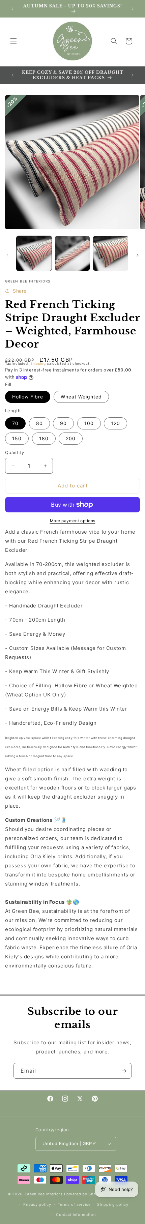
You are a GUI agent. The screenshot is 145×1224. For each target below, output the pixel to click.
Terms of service (74, 1204)
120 (115, 423)
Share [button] (20, 291)
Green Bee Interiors (44, 1194)
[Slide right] (137, 255)
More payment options (72, 520)
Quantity (14, 452)
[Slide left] (7, 255)
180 (44, 438)
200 (71, 438)
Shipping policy (112, 1204)
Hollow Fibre (27, 396)
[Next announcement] (132, 8)
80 (39, 423)
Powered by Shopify (84, 1194)
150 (17, 438)
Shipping (38, 363)
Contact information (75, 1214)
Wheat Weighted (81, 396)
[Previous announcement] (12, 8)
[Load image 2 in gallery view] (72, 253)
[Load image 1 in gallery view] (34, 253)
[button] (13, 41)
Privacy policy (37, 1204)
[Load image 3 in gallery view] (110, 253)
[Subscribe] (123, 1071)
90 (63, 423)
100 (89, 423)
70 (15, 423)
